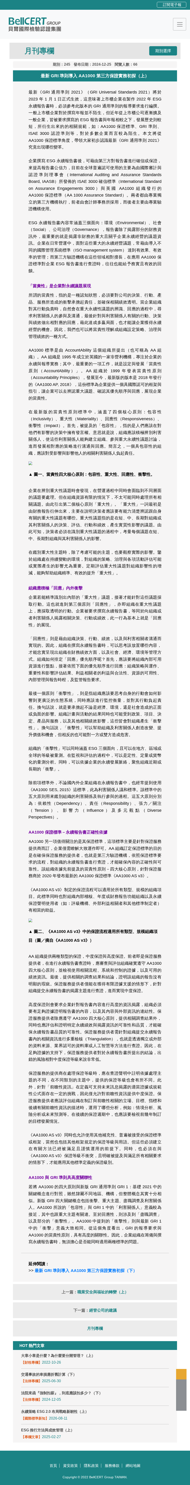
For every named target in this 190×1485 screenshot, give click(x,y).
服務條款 (112, 1466)
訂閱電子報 (172, 5)
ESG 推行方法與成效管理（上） (47, 1430)
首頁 (53, 1466)
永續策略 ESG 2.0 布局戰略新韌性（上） (55, 1412)
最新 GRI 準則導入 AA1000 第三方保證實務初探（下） (86, 1270)
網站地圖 (133, 1466)
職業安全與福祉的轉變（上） (103, 1292)
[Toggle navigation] (180, 24)
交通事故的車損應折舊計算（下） (49, 1374)
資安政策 (70, 1466)
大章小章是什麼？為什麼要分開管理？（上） (58, 1356)
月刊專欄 (95, 1328)
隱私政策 (91, 1466)
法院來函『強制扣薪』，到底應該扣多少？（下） (62, 1393)
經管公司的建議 (103, 1310)
